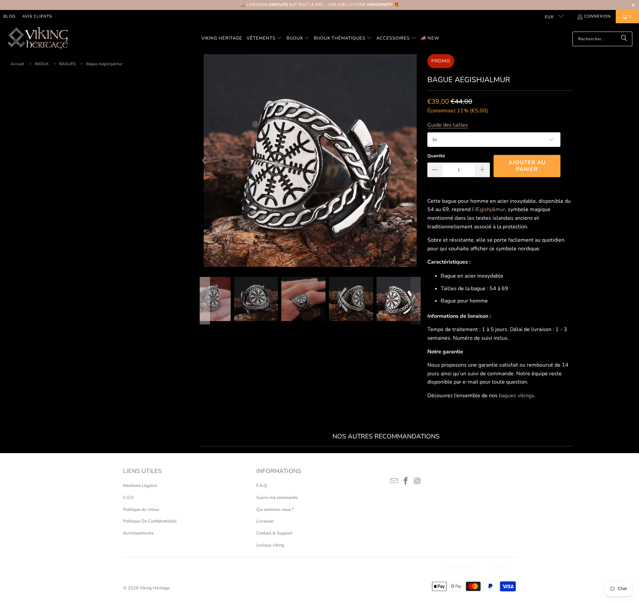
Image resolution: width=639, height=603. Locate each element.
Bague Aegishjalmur (104, 63)
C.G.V (128, 498)
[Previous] (204, 160)
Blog (9, 16)
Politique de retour (141, 510)
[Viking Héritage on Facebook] (406, 481)
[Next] (415, 160)
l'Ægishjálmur (488, 209)
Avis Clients (37, 16)
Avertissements (138, 533)
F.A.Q (261, 486)
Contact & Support (274, 533)
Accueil (17, 63)
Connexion (597, 16)
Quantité (436, 156)
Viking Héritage (154, 588)
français (458, 567)
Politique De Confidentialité (150, 521)
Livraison (265, 521)
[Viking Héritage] (37, 39)
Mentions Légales (140, 486)
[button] (264, 38)
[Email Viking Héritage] (394, 481)
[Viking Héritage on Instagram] (417, 481)
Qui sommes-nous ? (275, 510)
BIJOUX (42, 63)
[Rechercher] (624, 39)
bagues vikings (516, 395)
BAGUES (67, 63)
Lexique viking (270, 545)
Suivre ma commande (277, 498)
